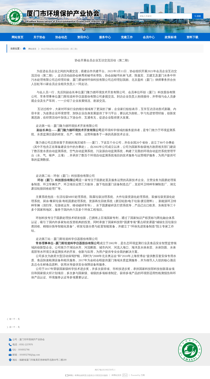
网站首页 (32, 49)
